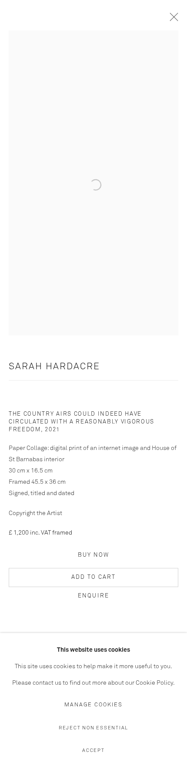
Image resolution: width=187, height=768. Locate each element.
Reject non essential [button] (93, 727)
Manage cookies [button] (93, 705)
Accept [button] (93, 750)
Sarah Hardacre (54, 366)
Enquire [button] (93, 596)
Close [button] (171, 19)
